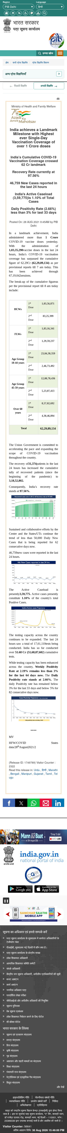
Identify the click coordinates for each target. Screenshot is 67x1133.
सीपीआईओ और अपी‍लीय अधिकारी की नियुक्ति (27, 1000)
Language (41, 2)
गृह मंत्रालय (12, 1056)
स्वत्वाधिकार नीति (17, 1101)
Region (6, 2)
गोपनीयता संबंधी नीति (44, 1097)
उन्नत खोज (47, 53)
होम (7, 62)
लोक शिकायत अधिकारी (17, 958)
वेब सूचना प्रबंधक (15, 1011)
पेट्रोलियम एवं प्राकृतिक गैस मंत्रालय (24, 1077)
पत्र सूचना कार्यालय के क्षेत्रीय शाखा (23, 953)
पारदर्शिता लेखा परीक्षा (16, 995)
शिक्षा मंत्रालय (13, 1066)
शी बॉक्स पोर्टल (13, 1022)
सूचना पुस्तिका (13, 1006)
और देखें (60, 1087)
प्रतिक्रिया (42, 1105)
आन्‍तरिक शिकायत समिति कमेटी (21, 963)
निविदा (55, 1101)
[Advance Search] (44, 13)
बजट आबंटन (12, 979)
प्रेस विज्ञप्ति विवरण (40, 62)
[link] (33, 836)
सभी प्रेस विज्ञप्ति (20, 62)
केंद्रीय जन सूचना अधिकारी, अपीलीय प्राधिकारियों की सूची (33, 974)
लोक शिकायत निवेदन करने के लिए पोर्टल (25, 1016)
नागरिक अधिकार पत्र (16, 990)
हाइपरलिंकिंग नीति (21, 1097)
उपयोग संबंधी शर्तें (39, 1101)
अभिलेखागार (25, 1105)
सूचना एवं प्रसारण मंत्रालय (19, 1034)
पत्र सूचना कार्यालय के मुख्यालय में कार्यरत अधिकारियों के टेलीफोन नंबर (33, 940)
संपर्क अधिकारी (13, 968)
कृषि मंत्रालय (13, 1050)
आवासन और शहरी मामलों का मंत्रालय (24, 1061)
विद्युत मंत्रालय (13, 1082)
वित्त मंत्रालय (12, 1045)
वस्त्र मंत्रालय (13, 1040)
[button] (25, 13)
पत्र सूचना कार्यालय (26, 28)
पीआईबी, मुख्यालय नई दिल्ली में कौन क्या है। (27, 947)
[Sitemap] (38, 13)
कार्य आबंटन (12, 984)
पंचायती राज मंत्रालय (16, 1072)
